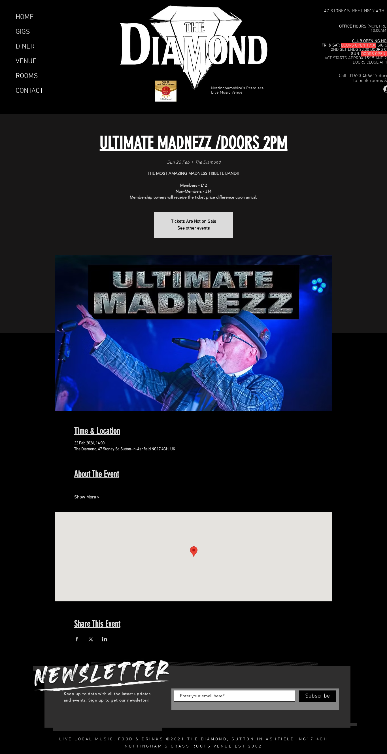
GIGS (23, 32)
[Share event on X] (90, 639)
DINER (25, 47)
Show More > (87, 497)
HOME (25, 17)
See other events (193, 228)
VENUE (26, 61)
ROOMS (27, 76)
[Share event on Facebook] (77, 639)
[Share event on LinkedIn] (104, 639)
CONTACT (29, 91)
